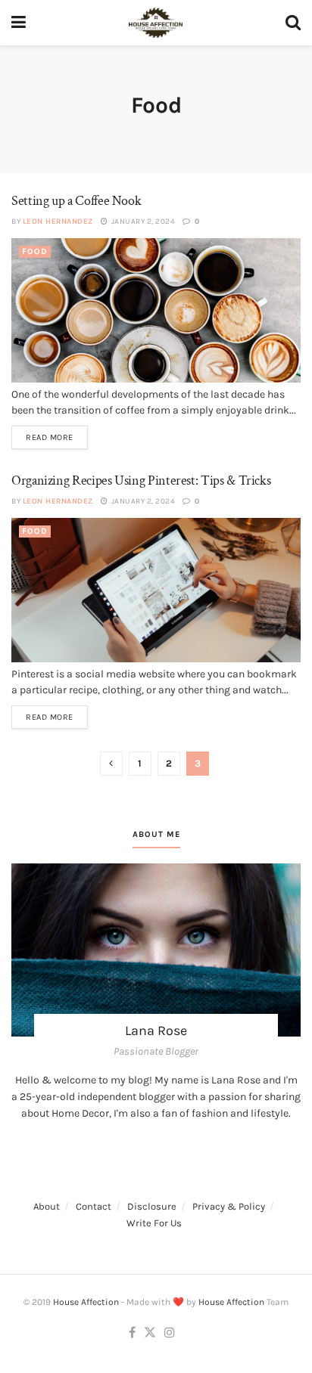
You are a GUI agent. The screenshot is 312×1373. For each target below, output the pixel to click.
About (46, 1206)
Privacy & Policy (228, 1206)
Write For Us (154, 1223)
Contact (93, 1206)
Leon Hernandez (58, 221)
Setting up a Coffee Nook (77, 200)
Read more (49, 437)
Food (35, 251)
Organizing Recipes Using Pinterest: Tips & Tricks (140, 480)
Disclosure (151, 1206)
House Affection (86, 1302)
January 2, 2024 (142, 221)
